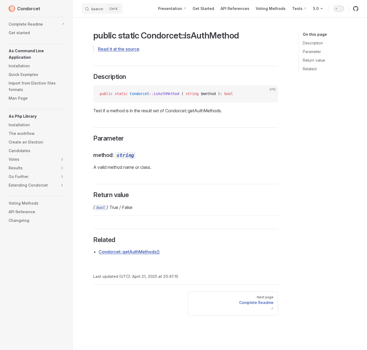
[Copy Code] (269, 94)
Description (313, 43)
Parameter (312, 51)
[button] (36, 54)
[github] (356, 8)
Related (309, 68)
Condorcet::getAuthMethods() (129, 251)
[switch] (338, 9)
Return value (314, 60)
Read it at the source (118, 49)
